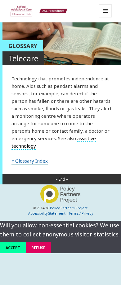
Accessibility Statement (46, 213)
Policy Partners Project (68, 208)
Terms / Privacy (81, 213)
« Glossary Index (29, 161)
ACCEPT (13, 247)
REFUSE (38, 247)
